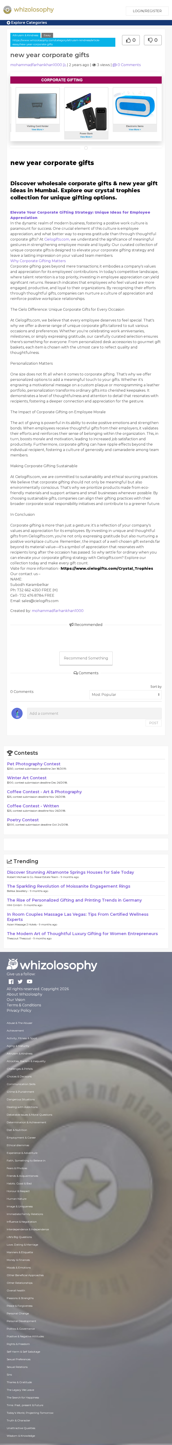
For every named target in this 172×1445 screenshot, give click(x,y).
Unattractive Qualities (21, 1428)
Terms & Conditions (24, 1005)
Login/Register (147, 11)
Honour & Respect (18, 1191)
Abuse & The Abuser (19, 1023)
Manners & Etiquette (20, 1252)
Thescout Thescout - (20, 938)
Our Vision (16, 1000)
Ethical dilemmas (18, 1145)
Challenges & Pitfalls (20, 1068)
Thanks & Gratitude (19, 1382)
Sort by (156, 687)
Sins (9, 1374)
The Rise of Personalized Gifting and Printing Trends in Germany (74, 900)
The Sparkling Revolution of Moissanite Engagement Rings (68, 886)
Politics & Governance (21, 1328)
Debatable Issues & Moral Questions (29, 1114)
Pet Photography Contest (33, 764)
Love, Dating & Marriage (22, 1244)
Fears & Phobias (17, 1168)
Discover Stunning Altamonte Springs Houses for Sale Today (70, 872)
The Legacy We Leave (20, 1389)
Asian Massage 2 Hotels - (23, 924)
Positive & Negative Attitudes (25, 1336)
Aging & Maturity (18, 1045)
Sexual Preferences (18, 1359)
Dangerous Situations (21, 1099)
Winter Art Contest (27, 777)
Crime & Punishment (20, 1091)
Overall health (16, 1290)
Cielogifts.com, (57, 239)
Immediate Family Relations (25, 1214)
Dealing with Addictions (22, 1107)
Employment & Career (21, 1137)
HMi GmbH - (15, 905)
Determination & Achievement (26, 1122)
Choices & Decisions (19, 1076)
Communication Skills (21, 1084)
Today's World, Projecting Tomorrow (30, 1412)
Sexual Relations (17, 1367)
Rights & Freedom (18, 1344)
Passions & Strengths (20, 1298)
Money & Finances (18, 1260)
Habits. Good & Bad (19, 1183)
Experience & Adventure (22, 1153)
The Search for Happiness (23, 1397)
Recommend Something (86, 658)
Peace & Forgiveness (19, 1305)
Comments (129, 65)
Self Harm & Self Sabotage (23, 1351)
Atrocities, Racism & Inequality (26, 1061)
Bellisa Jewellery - (18, 891)
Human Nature (16, 1198)
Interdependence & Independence (28, 1229)
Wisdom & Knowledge (21, 1435)
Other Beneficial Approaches (25, 1275)
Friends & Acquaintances (22, 1175)
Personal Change (18, 1313)
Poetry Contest (23, 819)
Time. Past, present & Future (25, 1405)
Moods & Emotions (19, 1267)
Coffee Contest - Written (33, 806)
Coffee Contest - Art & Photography (44, 791)
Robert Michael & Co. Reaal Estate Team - (34, 877)
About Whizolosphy (24, 994)
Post (153, 723)
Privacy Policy (19, 1010)
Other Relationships (19, 1282)
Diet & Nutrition (17, 1130)
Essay (47, 35)
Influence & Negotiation (22, 1221)
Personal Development (21, 1321)
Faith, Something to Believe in (26, 1160)
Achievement (15, 1030)
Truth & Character (18, 1420)
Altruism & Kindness (25, 35)
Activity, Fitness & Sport (22, 1038)
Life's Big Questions (19, 1237)
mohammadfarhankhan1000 (36, 65)
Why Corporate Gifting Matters (38, 261)
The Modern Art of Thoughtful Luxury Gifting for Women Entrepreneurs (82, 933)
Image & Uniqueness (20, 1206)
